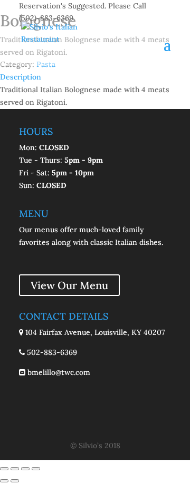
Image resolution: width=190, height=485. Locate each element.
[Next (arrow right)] (15, 480)
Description (20, 77)
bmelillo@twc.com (57, 372)
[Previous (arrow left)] (4, 480)
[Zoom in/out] (36, 468)
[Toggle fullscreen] (25, 468)
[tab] (95, 77)
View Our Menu (69, 285)
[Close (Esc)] (4, 468)
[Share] (15, 468)
